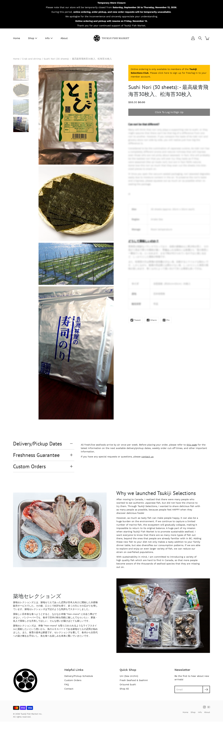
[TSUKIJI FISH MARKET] (111, 38)
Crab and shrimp (31, 58)
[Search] (200, 38)
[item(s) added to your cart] (207, 38)
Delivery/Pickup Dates (37, 443)
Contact (68, 688)
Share (153, 320)
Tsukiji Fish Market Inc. (31, 714)
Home (16, 38)
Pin (168, 320)
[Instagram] (204, 707)
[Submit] (206, 689)
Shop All (124, 688)
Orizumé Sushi (128, 684)
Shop (31, 38)
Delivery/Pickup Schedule (78, 676)
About (64, 38)
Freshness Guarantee (36, 455)
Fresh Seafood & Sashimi (134, 680)
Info (47, 38)
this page (192, 444)
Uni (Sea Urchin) (129, 676)
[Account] (193, 38)
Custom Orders (29, 466)
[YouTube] (208, 707)
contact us (147, 456)
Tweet (137, 320)
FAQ (66, 684)
